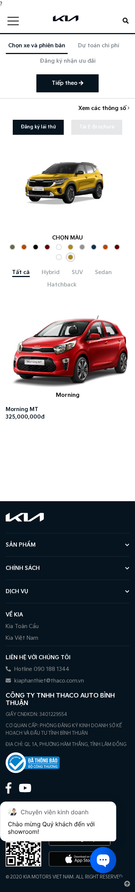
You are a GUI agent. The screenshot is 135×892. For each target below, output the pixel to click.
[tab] (21, 272)
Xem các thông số (103, 108)
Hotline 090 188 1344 (41, 669)
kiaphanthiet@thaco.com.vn (48, 681)
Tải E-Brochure (96, 127)
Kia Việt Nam (22, 638)
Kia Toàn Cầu (22, 626)
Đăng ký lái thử (38, 127)
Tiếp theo (65, 83)
